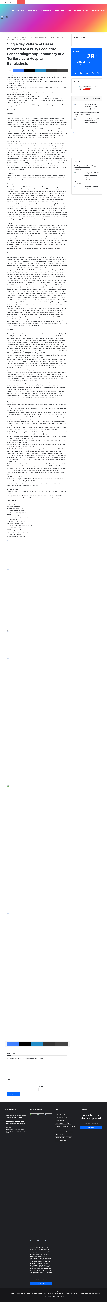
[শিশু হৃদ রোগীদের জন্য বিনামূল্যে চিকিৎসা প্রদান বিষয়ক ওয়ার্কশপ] (41, 1242)
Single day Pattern (60, 1137)
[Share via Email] (51, 70)
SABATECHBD (68, 1291)
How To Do (50, 1293)
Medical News (65, 1126)
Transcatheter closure (61, 1140)
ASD (57, 1114)
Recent (86, 98)
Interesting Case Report (81, 10)
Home (13, 10)
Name (9, 1079)
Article (14, 37)
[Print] (62, 70)
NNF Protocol (19, 1293)
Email (9, 1086)
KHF (69, 1123)
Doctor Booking (42, 1293)
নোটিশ (75, 182)
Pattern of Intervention (61, 1129)
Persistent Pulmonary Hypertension (64, 1131)
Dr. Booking (95, 10)
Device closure (59, 1117)
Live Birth (58, 1126)
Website (40, 1086)
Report (61, 1134)
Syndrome (69, 1137)
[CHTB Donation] (48, 1115)
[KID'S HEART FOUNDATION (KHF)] (6, 17)
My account (34, 1293)
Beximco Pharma (64, 1114)
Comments (96, 98)
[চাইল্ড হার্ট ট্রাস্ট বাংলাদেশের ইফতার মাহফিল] (48, 1242)
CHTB (103, 10)
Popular (76, 98)
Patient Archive (47, 1296)
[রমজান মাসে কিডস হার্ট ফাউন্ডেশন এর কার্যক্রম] (78, 189)
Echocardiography (60, 1120)
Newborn (73, 1126)
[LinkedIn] (40, 70)
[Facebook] (18, 70)
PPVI (57, 1134)
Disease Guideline (59, 10)
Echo (66, 1117)
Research (68, 1134)
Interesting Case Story (61, 1123)
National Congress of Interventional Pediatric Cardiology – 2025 (91, 106)
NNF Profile (20, 10)
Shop (62, 1296)
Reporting (97, 1293)
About (69, 10)
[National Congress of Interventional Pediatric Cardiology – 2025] (78, 107)
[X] (29, 70)
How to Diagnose (32, 10)
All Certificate (56, 1296)
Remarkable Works (45, 10)
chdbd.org (55, 1291)
